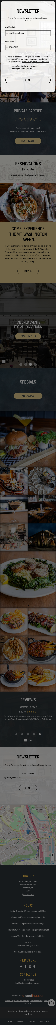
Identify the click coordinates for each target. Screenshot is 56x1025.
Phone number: (10, 41)
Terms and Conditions (40, 61)
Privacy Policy (27, 61)
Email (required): (10, 27)
